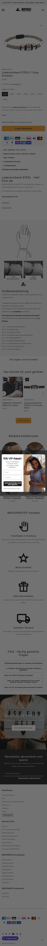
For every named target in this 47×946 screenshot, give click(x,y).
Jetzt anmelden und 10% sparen (12, 483)
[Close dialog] (43, 456)
